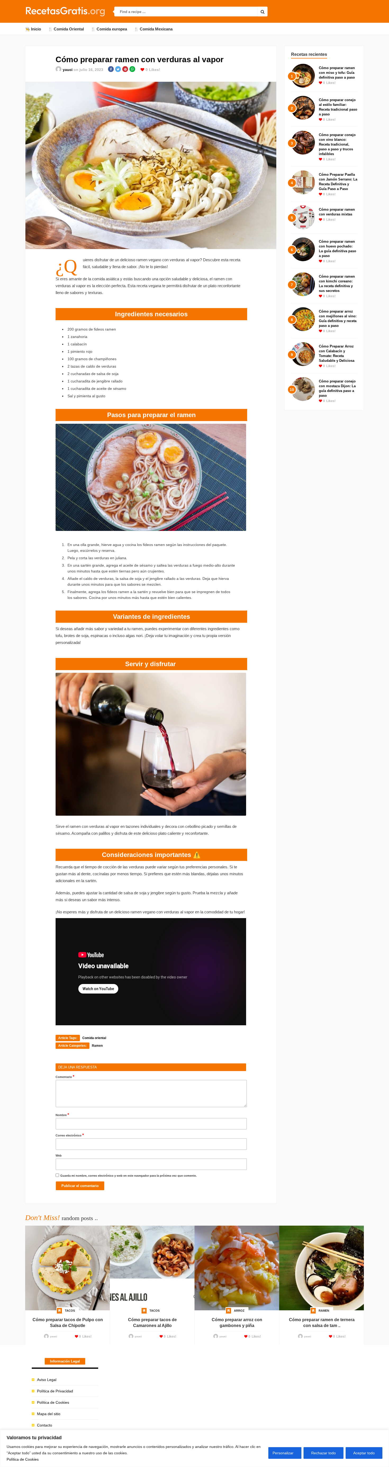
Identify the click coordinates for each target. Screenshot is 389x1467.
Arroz (239, 1310)
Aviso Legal (46, 1380)
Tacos (70, 1310)
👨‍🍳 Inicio (33, 29)
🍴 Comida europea (109, 29)
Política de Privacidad (55, 1391)
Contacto (44, 1425)
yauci (68, 69)
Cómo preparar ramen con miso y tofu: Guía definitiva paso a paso (337, 72)
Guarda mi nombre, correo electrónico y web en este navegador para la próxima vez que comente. (128, 1175)
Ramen (97, 1046)
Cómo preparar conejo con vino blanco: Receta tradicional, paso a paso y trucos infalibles (337, 144)
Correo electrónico (70, 1135)
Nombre (62, 1114)
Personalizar (283, 1453)
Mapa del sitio (48, 1414)
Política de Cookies (23, 1459)
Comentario (65, 1076)
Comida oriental (94, 1038)
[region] (194, 1448)
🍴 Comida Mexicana (153, 29)
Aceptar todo (364, 1453)
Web (59, 1155)
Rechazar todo (323, 1453)
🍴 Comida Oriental (66, 29)
